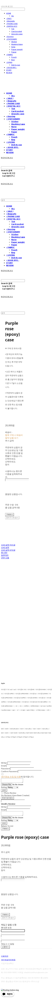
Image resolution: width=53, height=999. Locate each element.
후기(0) (4, 552)
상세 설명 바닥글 (8, 550)
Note (13, 47)
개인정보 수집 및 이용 (11, 776)
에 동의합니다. (17, 776)
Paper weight (17, 49)
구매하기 (5, 829)
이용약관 (4, 956)
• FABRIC (9, 54)
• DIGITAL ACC (11, 26)
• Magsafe (10, 21)
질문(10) (4, 555)
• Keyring (10, 36)
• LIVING (9, 62)
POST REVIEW (7, 798)
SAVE (4, 790)
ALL (12, 16)
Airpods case (17, 34)
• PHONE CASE (12, 23)
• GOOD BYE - (11, 67)
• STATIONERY (11, 39)
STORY (8, 70)
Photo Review (10, 793)
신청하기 (5, 947)
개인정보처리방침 (8, 960)
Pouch (14, 57)
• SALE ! (9, 18)
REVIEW (9, 72)
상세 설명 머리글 (8, 545)
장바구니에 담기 (8, 918)
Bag (13, 60)
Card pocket (16, 31)
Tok (12, 29)
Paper (13, 52)
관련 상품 (5, 558)
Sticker (14, 42)
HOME (8, 13)
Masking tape (17, 44)
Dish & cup (15, 65)
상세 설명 (5, 547)
